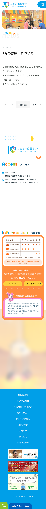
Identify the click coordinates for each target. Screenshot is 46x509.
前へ (11, 105)
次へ (34, 105)
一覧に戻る (23, 104)
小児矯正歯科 (23, 401)
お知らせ (23, 430)
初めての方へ (23, 412)
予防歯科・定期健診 (23, 406)
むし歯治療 (23, 395)
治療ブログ (23, 424)
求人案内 (23, 436)
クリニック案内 (23, 418)
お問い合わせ (23, 442)
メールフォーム (33, 284)
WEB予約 (13, 284)
